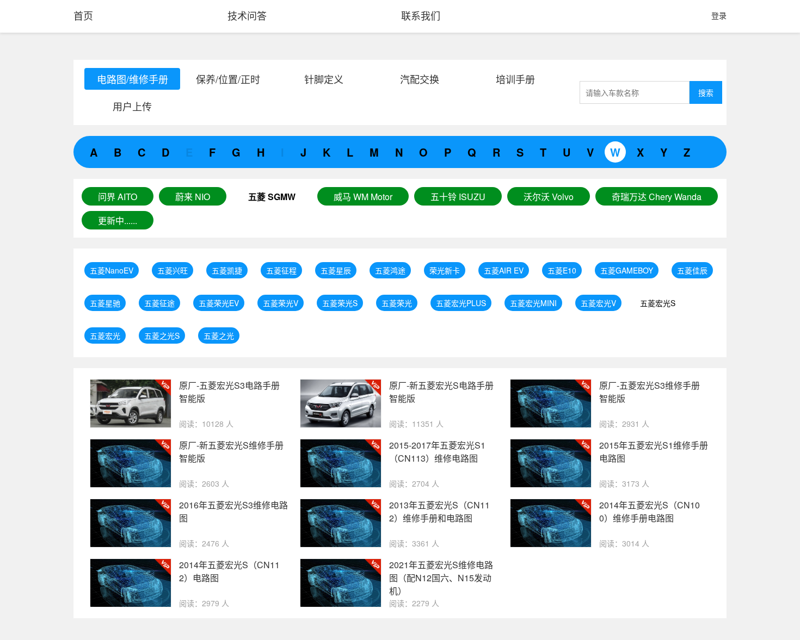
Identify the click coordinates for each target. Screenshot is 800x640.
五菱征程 (281, 270)
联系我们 (420, 15)
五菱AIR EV (504, 270)
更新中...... (117, 220)
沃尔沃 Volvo (549, 196)
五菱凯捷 (227, 270)
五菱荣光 (396, 302)
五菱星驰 (105, 302)
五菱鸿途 (390, 270)
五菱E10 (561, 270)
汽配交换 (419, 79)
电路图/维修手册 (132, 79)
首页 (83, 15)
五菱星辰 (336, 270)
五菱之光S (162, 335)
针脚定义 (323, 79)
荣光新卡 (444, 270)
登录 (719, 15)
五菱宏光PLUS (461, 302)
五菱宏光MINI (533, 302)
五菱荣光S (340, 302)
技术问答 (247, 15)
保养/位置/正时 (228, 79)
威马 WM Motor (363, 196)
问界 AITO (117, 196)
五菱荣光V (280, 302)
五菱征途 (159, 302)
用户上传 (132, 106)
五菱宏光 (105, 335)
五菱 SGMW (272, 196)
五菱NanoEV (111, 270)
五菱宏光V (598, 302)
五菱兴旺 (172, 270)
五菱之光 (219, 335)
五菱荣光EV (219, 302)
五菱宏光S (657, 302)
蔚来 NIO (192, 196)
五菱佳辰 (692, 270)
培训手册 (515, 79)
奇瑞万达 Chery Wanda (656, 196)
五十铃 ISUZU (457, 196)
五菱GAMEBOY (626, 270)
